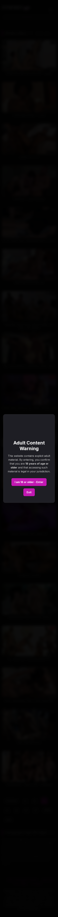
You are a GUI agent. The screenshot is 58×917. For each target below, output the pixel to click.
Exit (29, 492)
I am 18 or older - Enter (29, 482)
